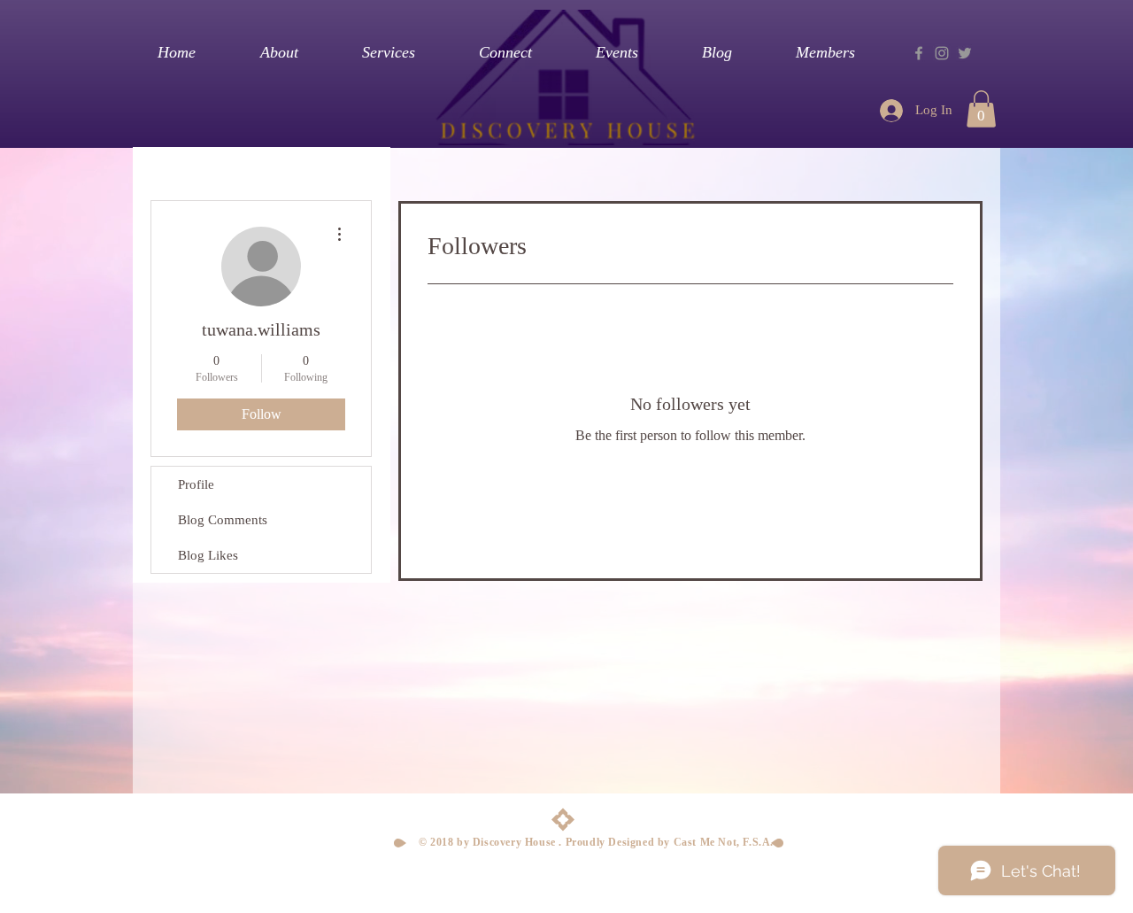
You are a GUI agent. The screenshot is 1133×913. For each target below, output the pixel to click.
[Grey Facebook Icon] (919, 53)
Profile (196, 484)
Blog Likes (208, 555)
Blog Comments (222, 520)
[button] (981, 109)
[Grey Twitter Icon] (965, 53)
